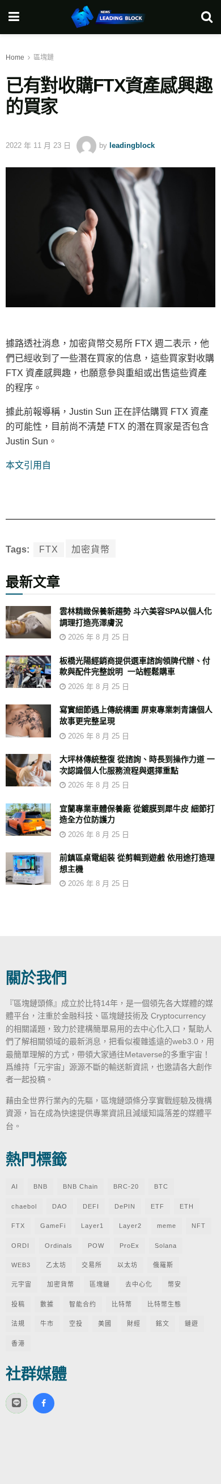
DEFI (91, 1206)
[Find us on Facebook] (43, 1403)
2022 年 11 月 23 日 (38, 145)
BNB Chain (80, 1186)
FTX (48, 549)
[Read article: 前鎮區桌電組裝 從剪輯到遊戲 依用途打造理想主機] (28, 868)
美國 (105, 1323)
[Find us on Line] (16, 1403)
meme (166, 1225)
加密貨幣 (90, 549)
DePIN (124, 1206)
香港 (18, 1343)
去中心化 (138, 1284)
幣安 (174, 1284)
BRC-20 (126, 1186)
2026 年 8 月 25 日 (97, 637)
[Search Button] (206, 17)
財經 (134, 1323)
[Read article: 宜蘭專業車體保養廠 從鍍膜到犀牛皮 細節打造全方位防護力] (28, 819)
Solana (166, 1245)
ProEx (129, 1245)
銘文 (162, 1323)
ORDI (20, 1245)
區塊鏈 (43, 57)
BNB (40, 1186)
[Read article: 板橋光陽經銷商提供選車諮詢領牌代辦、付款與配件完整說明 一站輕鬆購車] (28, 672)
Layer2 (130, 1225)
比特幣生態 (164, 1304)
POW (96, 1245)
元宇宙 (21, 1284)
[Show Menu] (13, 17)
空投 (76, 1323)
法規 (18, 1323)
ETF (157, 1206)
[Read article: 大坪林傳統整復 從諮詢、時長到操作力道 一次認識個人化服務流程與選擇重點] (28, 770)
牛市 (47, 1323)
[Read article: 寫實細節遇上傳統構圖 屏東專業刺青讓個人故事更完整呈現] (28, 720)
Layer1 (92, 1225)
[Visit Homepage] (110, 17)
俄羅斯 (163, 1265)
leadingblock (132, 145)
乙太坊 (56, 1265)
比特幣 (122, 1304)
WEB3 (21, 1265)
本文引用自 (28, 465)
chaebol (24, 1206)
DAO (59, 1206)
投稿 (18, 1304)
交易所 (92, 1265)
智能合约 (82, 1304)
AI (14, 1186)
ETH (187, 1206)
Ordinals (59, 1245)
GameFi (53, 1225)
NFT (199, 1225)
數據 (47, 1304)
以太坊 (127, 1265)
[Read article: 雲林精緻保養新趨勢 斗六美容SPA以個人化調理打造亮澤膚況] (28, 622)
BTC (161, 1186)
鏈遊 (191, 1323)
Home (15, 57)
